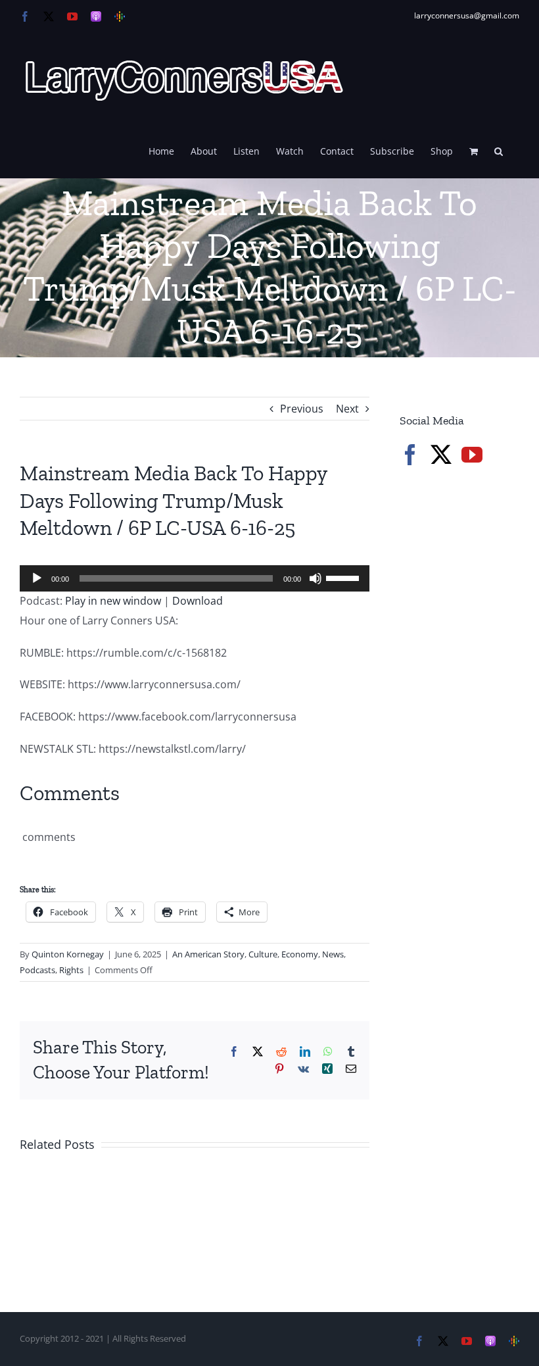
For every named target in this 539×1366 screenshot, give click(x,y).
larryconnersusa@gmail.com (466, 15)
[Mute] (315, 578)
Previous (301, 408)
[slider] (344, 577)
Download (197, 601)
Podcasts (37, 970)
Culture (262, 954)
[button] (498, 150)
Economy (299, 954)
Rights (71, 970)
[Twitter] (441, 454)
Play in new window (113, 601)
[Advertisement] (469, 570)
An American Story (208, 954)
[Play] (36, 578)
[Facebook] (410, 454)
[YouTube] (471, 454)
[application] (194, 578)
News (333, 954)
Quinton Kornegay (68, 954)
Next (347, 408)
